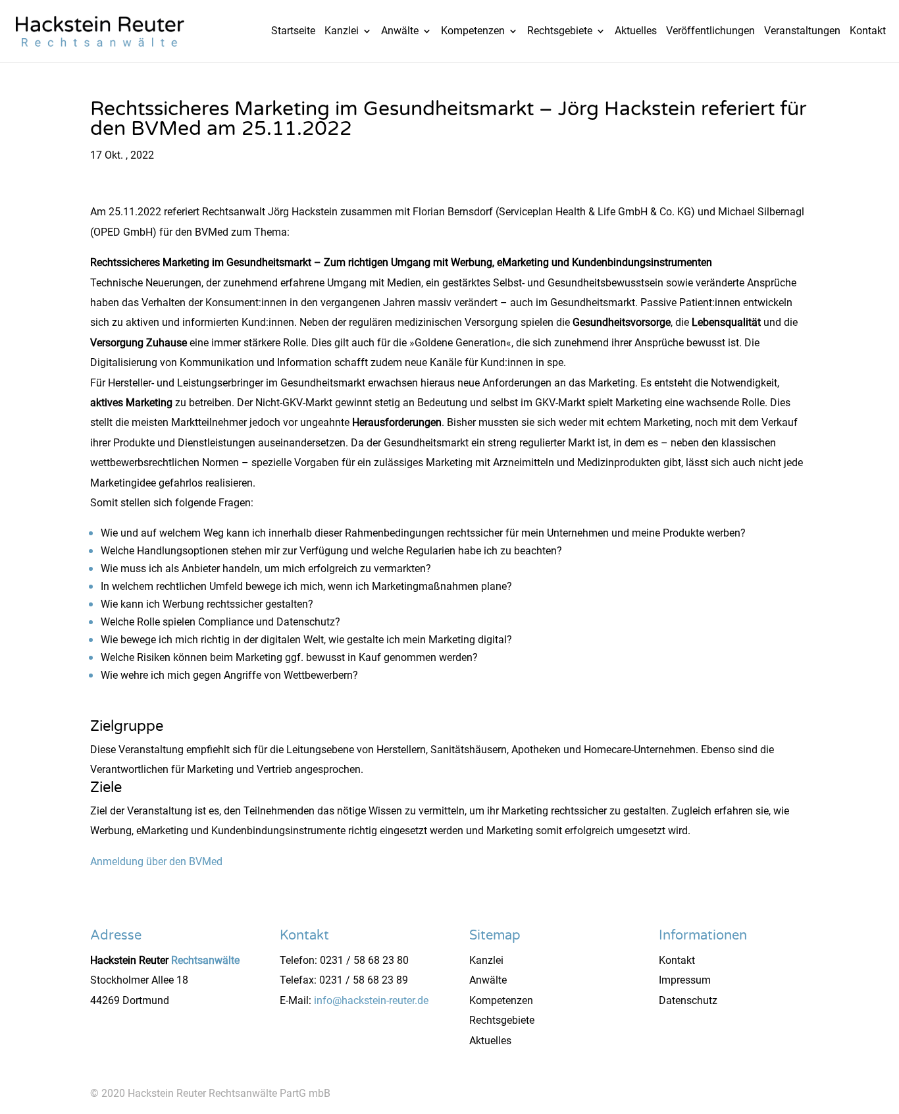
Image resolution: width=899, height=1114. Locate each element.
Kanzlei (341, 31)
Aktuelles (636, 31)
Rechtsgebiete (559, 31)
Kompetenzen (473, 31)
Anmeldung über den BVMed (156, 861)
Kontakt (868, 31)
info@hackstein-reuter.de (371, 1000)
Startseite (293, 31)
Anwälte (400, 31)
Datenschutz (688, 1000)
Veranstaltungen (802, 31)
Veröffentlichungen (710, 31)
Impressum (685, 980)
